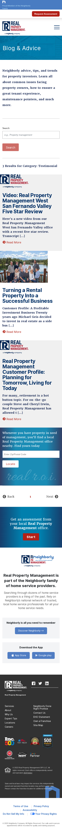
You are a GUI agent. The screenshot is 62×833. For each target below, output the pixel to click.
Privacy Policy (41, 806)
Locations (10, 722)
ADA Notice (28, 773)
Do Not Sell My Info (13, 814)
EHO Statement (41, 717)
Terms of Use (20, 806)
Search (6, 128)
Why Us (9, 714)
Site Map (38, 725)
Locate (10, 464)
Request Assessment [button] (45, 14)
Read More (13, 242)
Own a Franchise (42, 721)
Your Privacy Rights (46, 814)
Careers (9, 727)
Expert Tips (11, 718)
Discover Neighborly (29, 630)
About (8, 710)
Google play (45, 655)
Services (9, 706)
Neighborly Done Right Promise (42, 707)
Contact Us (39, 713)
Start (31, 537)
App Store (20, 655)
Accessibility (30, 810)
